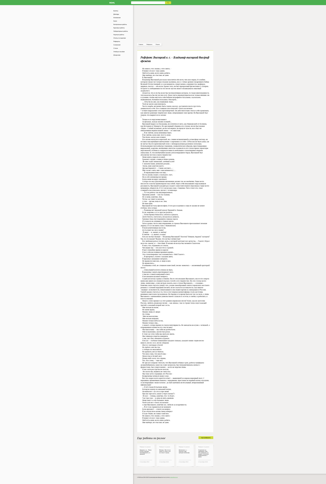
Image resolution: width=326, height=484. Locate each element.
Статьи (115, 48)
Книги (115, 21)
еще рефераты (206, 437)
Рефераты (116, 41)
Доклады (116, 14)
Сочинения (116, 45)
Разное (158, 44)
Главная (141, 44)
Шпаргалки (116, 55)
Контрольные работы (120, 24)
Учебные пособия (119, 51)
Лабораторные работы (120, 31)
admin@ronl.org (174, 477)
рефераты (149, 44)
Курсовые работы (119, 28)
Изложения (117, 17)
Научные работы (118, 34)
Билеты (115, 11)
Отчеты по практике (119, 38)
